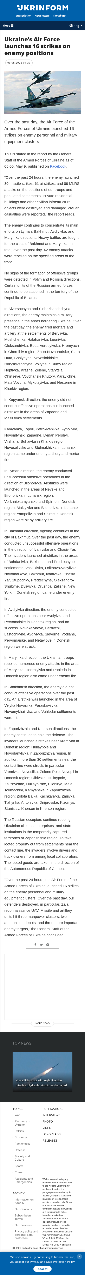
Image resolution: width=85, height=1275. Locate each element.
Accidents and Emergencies (24, 1180)
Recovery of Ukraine (22, 1123)
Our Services (23, 1225)
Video (46, 1127)
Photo (47, 1121)
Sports (19, 1166)
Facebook (58, 166)
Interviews (51, 1115)
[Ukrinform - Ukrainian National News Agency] (42, 7)
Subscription (23, 15)
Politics (19, 1131)
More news (42, 1023)
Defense (20, 1150)
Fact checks (22, 1143)
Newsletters (42, 15)
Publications (52, 1108)
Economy (21, 1137)
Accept (42, 1268)
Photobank (59, 15)
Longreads (51, 1134)
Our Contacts (23, 1209)
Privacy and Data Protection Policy (52, 1261)
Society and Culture (22, 1158)
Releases (49, 1140)
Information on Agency (24, 1201)
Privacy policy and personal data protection (26, 1235)
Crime (18, 1172)
